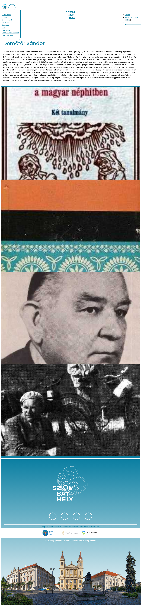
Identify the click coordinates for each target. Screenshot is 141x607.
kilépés (128, 20)
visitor (127, 15)
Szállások (5, 22)
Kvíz (3, 27)
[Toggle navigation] (4, 6)
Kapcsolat (46, 526)
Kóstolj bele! (7, 20)
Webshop (6, 30)
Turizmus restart (8, 35)
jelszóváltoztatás (132, 17)
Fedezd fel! (6, 15)
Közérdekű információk (78, 526)
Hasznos (5, 25)
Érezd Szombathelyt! (10, 33)
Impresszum (93, 526)
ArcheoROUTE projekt (60, 526)
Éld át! (4, 17)
